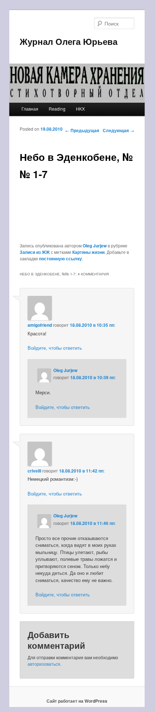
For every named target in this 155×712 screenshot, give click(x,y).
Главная (29, 109)
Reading (57, 109)
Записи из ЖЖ (35, 252)
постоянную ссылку (60, 258)
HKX (80, 109)
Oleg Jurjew (95, 245)
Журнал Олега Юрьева (68, 41)
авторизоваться (44, 664)
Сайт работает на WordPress (77, 701)
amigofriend (40, 325)
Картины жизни (88, 252)
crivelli (34, 470)
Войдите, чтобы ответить (55, 347)
